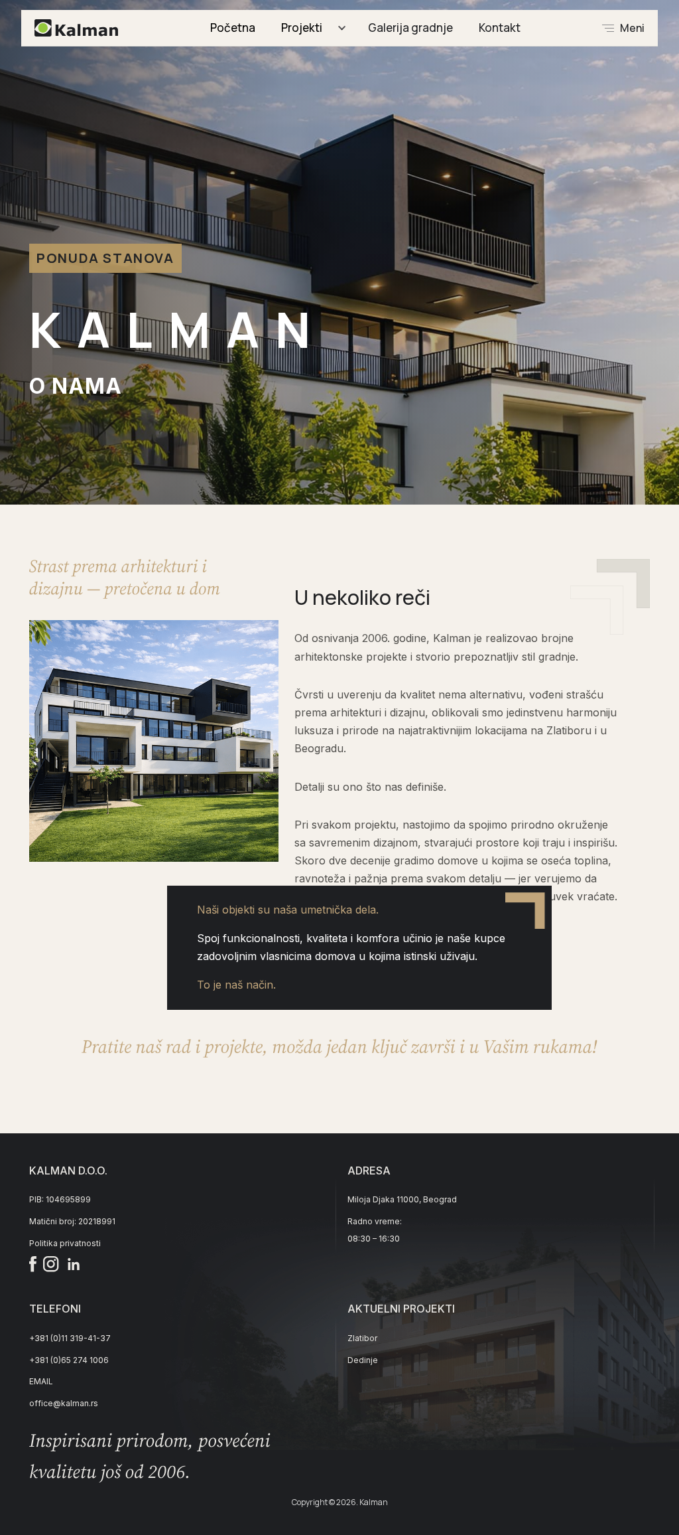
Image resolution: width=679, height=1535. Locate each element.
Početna (232, 27)
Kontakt (500, 27)
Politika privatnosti (65, 1243)
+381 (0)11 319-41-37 (70, 1338)
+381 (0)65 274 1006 (69, 1360)
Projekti (301, 27)
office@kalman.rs (63, 1403)
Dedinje (362, 1360)
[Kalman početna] (76, 28)
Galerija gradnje (410, 27)
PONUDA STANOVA (105, 258)
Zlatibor (362, 1338)
